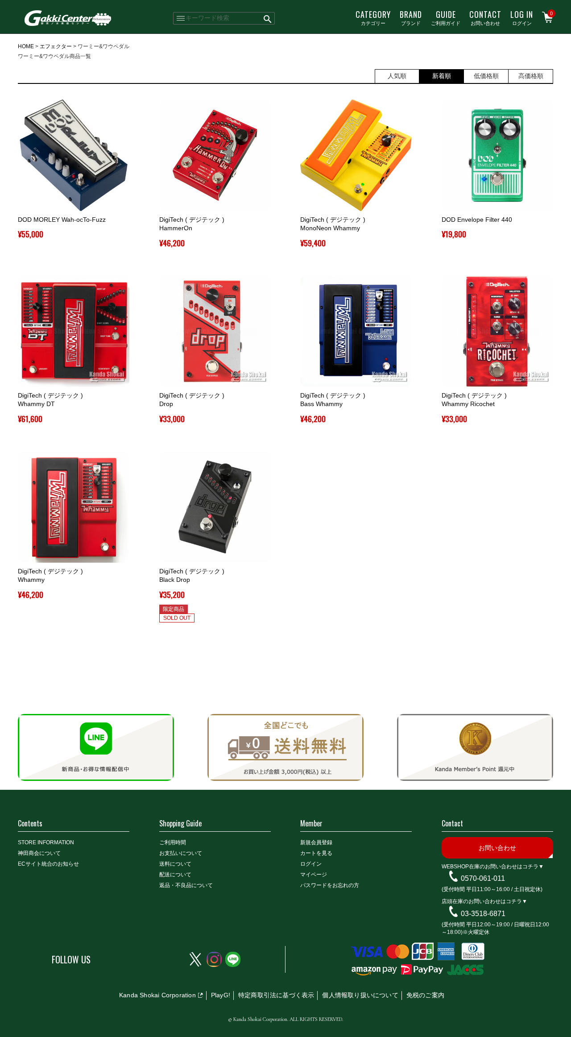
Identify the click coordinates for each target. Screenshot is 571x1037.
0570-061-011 (483, 878)
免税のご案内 (425, 995)
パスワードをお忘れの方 (329, 885)
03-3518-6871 (483, 913)
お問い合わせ (485, 17)
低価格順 (486, 75)
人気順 (397, 75)
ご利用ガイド (445, 17)
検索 (268, 18)
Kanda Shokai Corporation (157, 995)
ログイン (521, 17)
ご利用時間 (172, 842)
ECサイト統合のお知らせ (48, 864)
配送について (175, 874)
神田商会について (39, 853)
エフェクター (56, 46)
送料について (175, 864)
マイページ (313, 874)
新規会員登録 (316, 842)
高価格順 (530, 75)
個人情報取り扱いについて (360, 995)
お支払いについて (180, 853)
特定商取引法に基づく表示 (276, 995)
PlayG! (220, 995)
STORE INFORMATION (46, 842)
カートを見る (316, 853)
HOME (26, 46)
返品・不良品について (186, 885)
